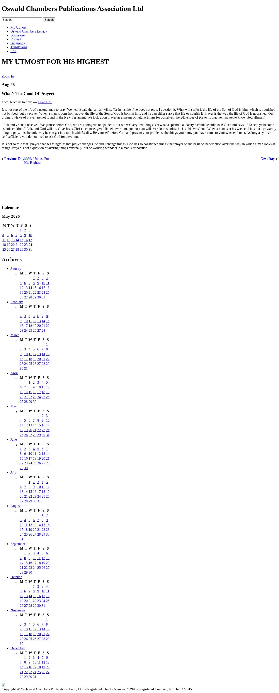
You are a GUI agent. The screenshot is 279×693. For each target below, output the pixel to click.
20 (13, 245)
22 (21, 245)
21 (17, 245)
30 (26, 249)
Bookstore (17, 35)
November (17, 610)
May (13, 406)
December (17, 648)
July (13, 472)
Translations (18, 47)
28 (17, 249)
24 (30, 245)
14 (17, 240)
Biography (17, 43)
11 (4, 240)
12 (8, 240)
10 (30, 235)
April (14, 373)
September (17, 544)
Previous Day (14, 158)
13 (13, 240)
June (13, 439)
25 (4, 249)
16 (26, 240)
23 (26, 245)
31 (30, 249)
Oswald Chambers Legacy (28, 31)
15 (21, 240)
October (16, 577)
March (14, 335)
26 (8, 249)
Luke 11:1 (45, 102)
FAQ (13, 51)
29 (21, 249)
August (15, 506)
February (16, 302)
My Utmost (18, 27)
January (15, 269)
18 (4, 245)
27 (13, 249)
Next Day (268, 158)
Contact (15, 39)
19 (8, 245)
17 (30, 240)
